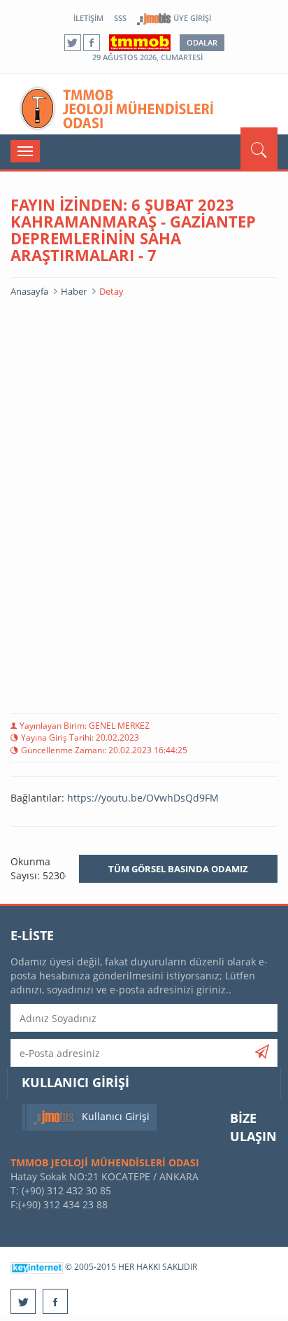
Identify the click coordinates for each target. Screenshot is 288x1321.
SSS (120, 18)
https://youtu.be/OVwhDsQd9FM (143, 797)
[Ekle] (262, 1051)
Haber (74, 291)
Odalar (202, 42)
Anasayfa (29, 291)
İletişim (88, 18)
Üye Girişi (190, 18)
